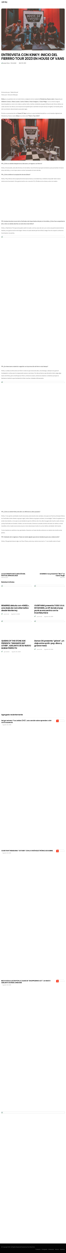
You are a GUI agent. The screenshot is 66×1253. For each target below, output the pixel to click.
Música (57, 1249)
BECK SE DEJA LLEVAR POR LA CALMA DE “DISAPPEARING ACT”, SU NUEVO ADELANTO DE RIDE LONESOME (25, 982)
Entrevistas (51, 1249)
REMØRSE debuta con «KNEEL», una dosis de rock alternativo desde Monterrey (15, 608)
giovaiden (13, 63)
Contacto (38, 1249)
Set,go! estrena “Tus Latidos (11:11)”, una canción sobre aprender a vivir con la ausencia (26, 721)
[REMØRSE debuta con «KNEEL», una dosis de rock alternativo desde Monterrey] (16, 593)
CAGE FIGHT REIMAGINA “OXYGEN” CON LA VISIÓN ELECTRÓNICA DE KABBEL (27, 851)
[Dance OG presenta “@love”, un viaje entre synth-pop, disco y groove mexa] (49, 629)
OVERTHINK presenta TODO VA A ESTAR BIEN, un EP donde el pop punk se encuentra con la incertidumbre (49, 609)
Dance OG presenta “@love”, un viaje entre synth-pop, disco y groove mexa (49, 643)
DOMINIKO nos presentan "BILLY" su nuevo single (52, 575)
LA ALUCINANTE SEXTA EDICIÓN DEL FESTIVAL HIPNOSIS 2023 (13, 575)
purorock (6, 614)
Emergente (44, 1249)
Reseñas (62, 1249)
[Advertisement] (33, 82)
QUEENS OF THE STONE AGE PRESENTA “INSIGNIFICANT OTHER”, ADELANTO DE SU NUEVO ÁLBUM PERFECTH (16, 644)
